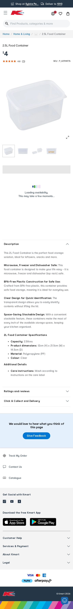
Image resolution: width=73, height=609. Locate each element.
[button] (5, 12)
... (36, 34)
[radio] (9, 151)
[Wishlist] (60, 13)
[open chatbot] (65, 601)
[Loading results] (36, 186)
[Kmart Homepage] (17, 12)
